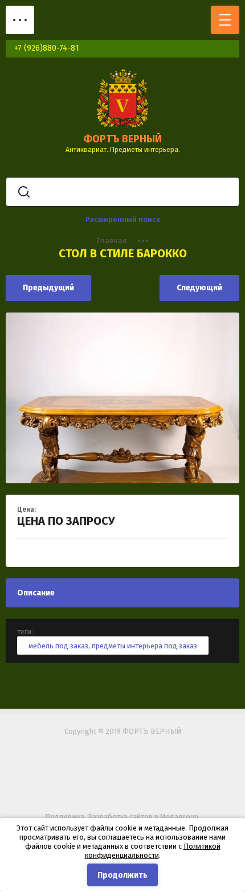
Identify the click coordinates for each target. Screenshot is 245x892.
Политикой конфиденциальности (152, 851)
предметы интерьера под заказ (144, 646)
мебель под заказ (58, 646)
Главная (112, 240)
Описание (36, 593)
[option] (122, 398)
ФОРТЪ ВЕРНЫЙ (122, 139)
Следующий (199, 288)
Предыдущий (48, 288)
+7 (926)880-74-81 (46, 48)
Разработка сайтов (120, 816)
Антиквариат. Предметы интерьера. (123, 150)
